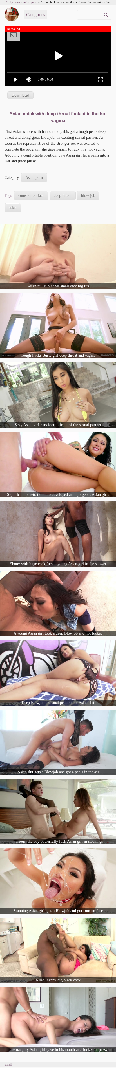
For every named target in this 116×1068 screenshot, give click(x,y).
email (8, 1065)
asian (13, 208)
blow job (88, 195)
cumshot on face (31, 195)
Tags (8, 195)
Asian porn (34, 177)
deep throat (63, 195)
